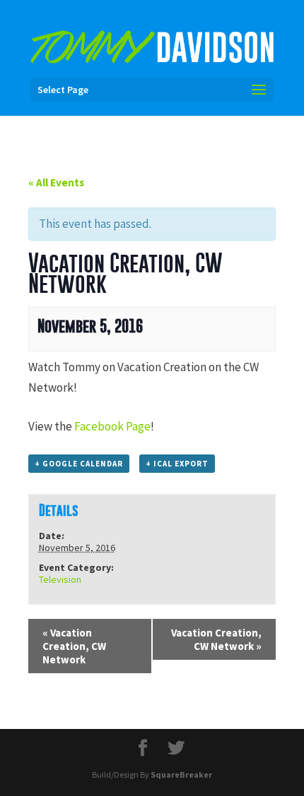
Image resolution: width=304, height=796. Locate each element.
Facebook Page (112, 426)
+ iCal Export (177, 464)
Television (60, 579)
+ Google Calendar (79, 464)
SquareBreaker (181, 774)
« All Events (56, 182)
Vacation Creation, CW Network (74, 646)
